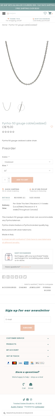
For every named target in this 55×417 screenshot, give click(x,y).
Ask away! (25, 267)
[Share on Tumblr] (20, 277)
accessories (9, 287)
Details (6, 197)
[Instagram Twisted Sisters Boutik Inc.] (31, 399)
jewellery (34, 287)
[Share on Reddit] (16, 277)
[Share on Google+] (8, 277)
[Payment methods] (9, 363)
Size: (5, 165)
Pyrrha (47, 287)
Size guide (34, 197)
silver (47, 290)
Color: (5, 157)
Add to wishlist (30, 284)
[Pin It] (12, 277)
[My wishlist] (45, 13)
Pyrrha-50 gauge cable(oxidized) (23, 25)
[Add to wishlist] (52, 127)
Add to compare (46, 284)
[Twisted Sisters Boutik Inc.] (11, 13)
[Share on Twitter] (25, 277)
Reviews (19, 197)
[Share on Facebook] (4, 277)
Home (4, 25)
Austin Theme (17, 407)
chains (23, 287)
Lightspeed (39, 407)
